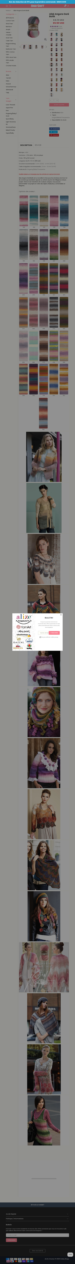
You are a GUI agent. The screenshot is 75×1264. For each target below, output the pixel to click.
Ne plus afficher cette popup (49, 637)
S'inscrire (54, 633)
